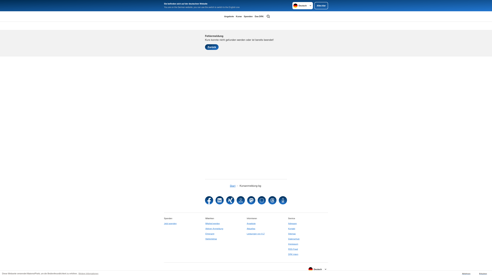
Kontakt (291, 228)
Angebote (229, 16)
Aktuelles (251, 228)
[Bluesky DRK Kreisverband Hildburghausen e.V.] (262, 200)
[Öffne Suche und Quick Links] (268, 16)
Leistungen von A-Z (256, 233)
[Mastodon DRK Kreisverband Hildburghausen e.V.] (251, 200)
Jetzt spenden (170, 223)
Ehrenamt (209, 233)
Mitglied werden (212, 223)
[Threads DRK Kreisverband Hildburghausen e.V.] (272, 200)
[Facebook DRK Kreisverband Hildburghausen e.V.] (209, 200)
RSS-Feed (293, 249)
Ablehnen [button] (466, 274)
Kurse (239, 16)
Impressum (293, 244)
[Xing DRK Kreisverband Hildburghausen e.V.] (230, 200)
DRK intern (293, 254)
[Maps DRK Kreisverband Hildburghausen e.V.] (241, 200)
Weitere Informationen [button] (88, 274)
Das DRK (259, 16)
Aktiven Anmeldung (214, 228)
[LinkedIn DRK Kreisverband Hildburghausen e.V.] (220, 200)
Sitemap (292, 233)
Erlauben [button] (483, 274)
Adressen (292, 223)
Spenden (248, 16)
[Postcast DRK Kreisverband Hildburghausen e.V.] (283, 200)
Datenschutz (294, 238)
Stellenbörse (211, 238)
